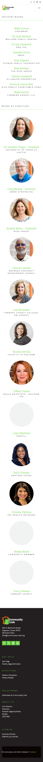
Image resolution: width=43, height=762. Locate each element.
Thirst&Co (32, 752)
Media (4, 714)
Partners (5, 709)
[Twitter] (40, 2)
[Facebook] (31, 2)
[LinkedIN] (37, 2)
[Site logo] (8, 8)
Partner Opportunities (11, 712)
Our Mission (7, 706)
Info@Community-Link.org (13, 636)
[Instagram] (34, 2)
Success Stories (8, 734)
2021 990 (6, 717)
